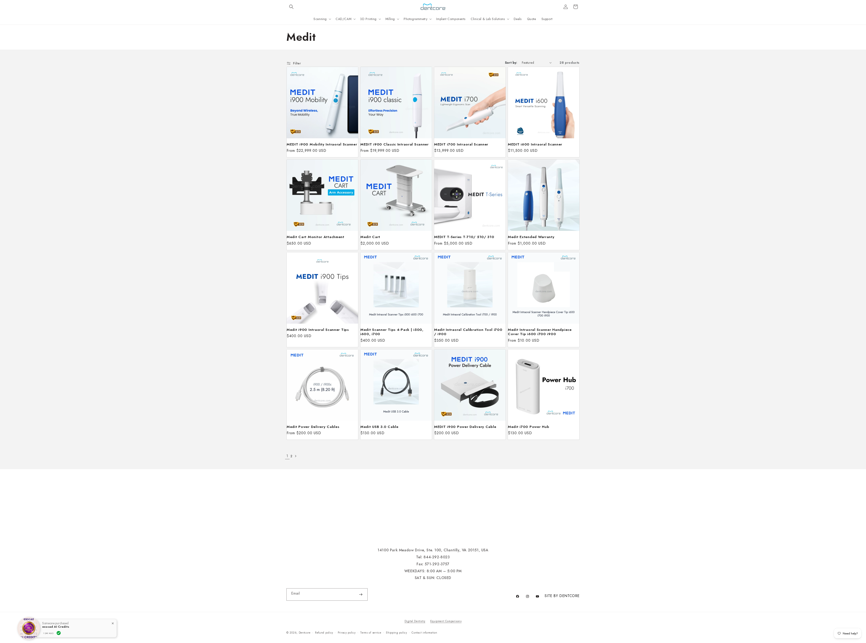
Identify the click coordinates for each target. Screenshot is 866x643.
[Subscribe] (360, 594)
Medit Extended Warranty (531, 237)
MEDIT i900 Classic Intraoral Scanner (394, 144)
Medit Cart (370, 237)
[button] (291, 7)
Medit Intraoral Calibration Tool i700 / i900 (468, 331)
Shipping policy (396, 633)
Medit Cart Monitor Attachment (315, 237)
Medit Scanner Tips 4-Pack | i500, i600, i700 (392, 331)
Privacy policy (347, 633)
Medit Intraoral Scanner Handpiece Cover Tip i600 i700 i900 (540, 331)
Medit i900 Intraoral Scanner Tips (318, 329)
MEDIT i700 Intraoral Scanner (461, 144)
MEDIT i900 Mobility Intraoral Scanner (322, 144)
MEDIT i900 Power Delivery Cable (465, 427)
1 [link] (287, 456)
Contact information (424, 633)
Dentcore (305, 633)
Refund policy (324, 633)
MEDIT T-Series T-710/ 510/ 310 (464, 237)
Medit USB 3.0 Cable (379, 427)
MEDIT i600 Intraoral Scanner (535, 144)
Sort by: (511, 62)
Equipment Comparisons (446, 621)
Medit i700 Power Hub (528, 427)
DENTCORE (569, 595)
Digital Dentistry (415, 621)
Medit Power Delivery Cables (313, 427)
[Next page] (295, 456)
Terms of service (370, 633)
